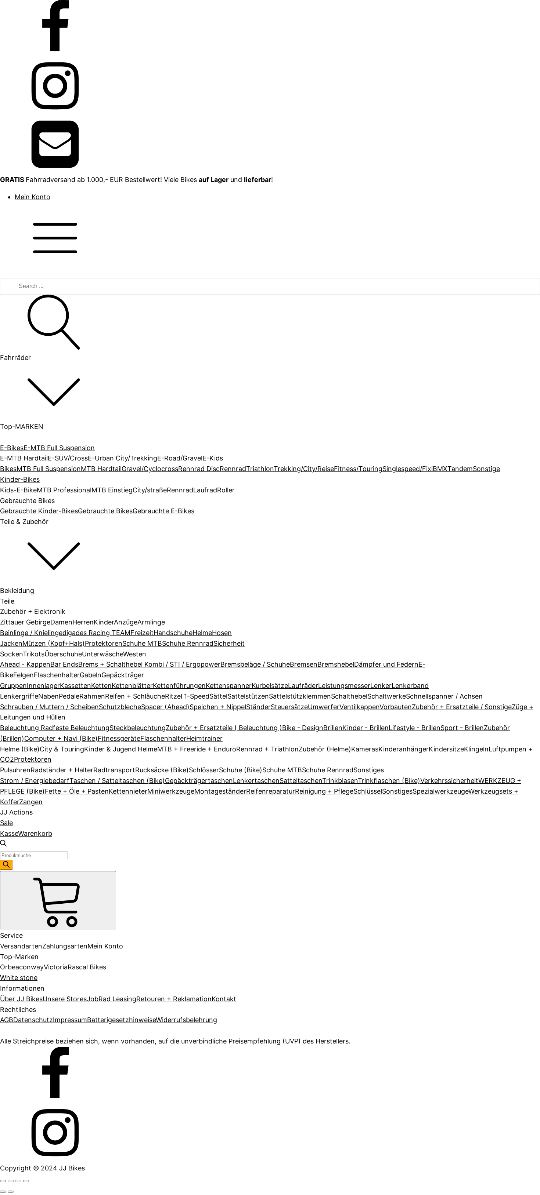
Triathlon (260, 469)
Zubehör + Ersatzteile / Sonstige (462, 707)
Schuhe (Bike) (240, 770)
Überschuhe (63, 654)
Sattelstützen (248, 696)
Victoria (56, 967)
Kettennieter (128, 791)
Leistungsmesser (344, 685)
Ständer (258, 707)
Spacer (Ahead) (165, 707)
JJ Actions (16, 812)
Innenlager (43, 685)
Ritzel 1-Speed (187, 696)
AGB (6, 1020)
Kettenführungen (179, 685)
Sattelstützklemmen (300, 696)
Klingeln (476, 749)
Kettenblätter (132, 685)
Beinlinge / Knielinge (31, 633)
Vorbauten (395, 707)
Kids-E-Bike (18, 490)
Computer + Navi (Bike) (61, 738)
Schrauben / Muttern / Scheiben (49, 707)
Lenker (381, 685)
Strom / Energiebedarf (34, 780)
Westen (134, 654)
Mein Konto (32, 197)
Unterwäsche (102, 654)
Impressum (70, 1020)
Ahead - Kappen (25, 664)
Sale (6, 823)
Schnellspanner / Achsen (444, 696)
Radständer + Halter (61, 770)
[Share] (11, 1181)
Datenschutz (33, 1020)
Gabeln (90, 675)
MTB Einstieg (112, 490)
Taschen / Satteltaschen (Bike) (117, 780)
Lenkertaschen (256, 780)
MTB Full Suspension (49, 469)
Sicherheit (229, 643)
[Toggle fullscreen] (18, 1181)
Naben (48, 696)
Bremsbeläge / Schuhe (255, 664)
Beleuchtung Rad (26, 728)
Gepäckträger (122, 675)
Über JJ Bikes (21, 999)
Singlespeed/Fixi (407, 469)
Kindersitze (446, 749)
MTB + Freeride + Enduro (196, 749)
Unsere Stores (65, 999)
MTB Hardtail (101, 469)
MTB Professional (64, 490)
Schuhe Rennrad (187, 643)
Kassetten (75, 685)
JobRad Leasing (111, 999)
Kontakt (224, 999)
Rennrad (233, 469)
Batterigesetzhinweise (121, 1020)
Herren (83, 622)
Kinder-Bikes (20, 479)
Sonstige (486, 469)
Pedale (69, 696)
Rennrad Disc (199, 469)
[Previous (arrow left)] (3, 1192)
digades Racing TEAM (96, 633)
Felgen (23, 675)
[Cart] (58, 900)
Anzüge (125, 622)
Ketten (101, 685)
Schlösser (204, 770)
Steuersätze (289, 707)
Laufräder (303, 685)
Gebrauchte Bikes (105, 511)
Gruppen (13, 685)
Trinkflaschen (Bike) (389, 780)
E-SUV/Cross (68, 458)
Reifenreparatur (270, 791)
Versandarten (21, 946)
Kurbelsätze (270, 685)
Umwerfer (323, 707)
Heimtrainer (204, 738)
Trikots (33, 654)
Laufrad (205, 490)
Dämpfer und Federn (386, 664)
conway (31, 967)
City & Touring (62, 749)
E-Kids (212, 458)
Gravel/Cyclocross (150, 469)
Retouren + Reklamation (174, 999)
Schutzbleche (120, 707)
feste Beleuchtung (81, 728)
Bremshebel (335, 664)
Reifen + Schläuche (135, 696)
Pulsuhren (15, 770)
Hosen (222, 633)
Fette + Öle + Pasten (77, 791)
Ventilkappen (359, 707)
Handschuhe (173, 633)
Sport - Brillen (462, 728)
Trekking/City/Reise (304, 469)
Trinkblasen (340, 780)
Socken (11, 654)
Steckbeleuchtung (137, 728)
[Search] (6, 865)
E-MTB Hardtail (24, 458)
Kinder (104, 622)
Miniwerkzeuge (170, 791)
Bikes (8, 469)
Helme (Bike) (20, 749)
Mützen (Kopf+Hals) (53, 643)
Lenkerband (410, 685)
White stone (18, 977)
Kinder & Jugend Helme (120, 749)
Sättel (218, 696)
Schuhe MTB (142, 643)
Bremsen (303, 664)
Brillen (332, 728)
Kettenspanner (229, 685)
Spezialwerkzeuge (440, 791)
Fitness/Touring (358, 469)
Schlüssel (367, 791)
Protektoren (103, 643)
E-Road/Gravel (179, 458)
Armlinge (151, 622)
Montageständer (220, 791)
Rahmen (92, 696)
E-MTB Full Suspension (59, 448)
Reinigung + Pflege (324, 791)
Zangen (31, 802)
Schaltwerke (386, 696)
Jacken (11, 643)
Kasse (9, 833)
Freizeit (142, 633)
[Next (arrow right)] (11, 1192)
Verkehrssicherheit (449, 780)
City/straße (150, 490)
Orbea (9, 967)
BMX (440, 469)
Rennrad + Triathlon (267, 749)
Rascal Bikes (87, 967)
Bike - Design (302, 728)
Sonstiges (368, 770)
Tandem (460, 469)
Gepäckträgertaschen (199, 780)
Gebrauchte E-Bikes (163, 511)
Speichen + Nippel (218, 707)
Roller (226, 490)
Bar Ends (64, 664)
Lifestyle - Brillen (414, 728)
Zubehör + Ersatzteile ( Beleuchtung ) (224, 728)
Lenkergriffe (19, 696)
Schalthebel (349, 696)
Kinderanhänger (403, 749)
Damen (61, 622)
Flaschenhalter (57, 675)
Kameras (364, 749)
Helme (202, 633)
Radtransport (114, 770)
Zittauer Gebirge (25, 622)
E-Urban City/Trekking (122, 458)
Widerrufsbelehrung (186, 1020)
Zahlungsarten (64, 946)
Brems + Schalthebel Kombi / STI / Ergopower (149, 664)
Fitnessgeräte (119, 738)
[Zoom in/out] (26, 1181)
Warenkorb (35, 833)
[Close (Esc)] (3, 1181)
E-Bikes (12, 448)
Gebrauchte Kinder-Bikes (39, 511)
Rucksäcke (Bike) (162, 770)
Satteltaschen (301, 780)
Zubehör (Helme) (325, 749)
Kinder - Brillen (365, 728)
